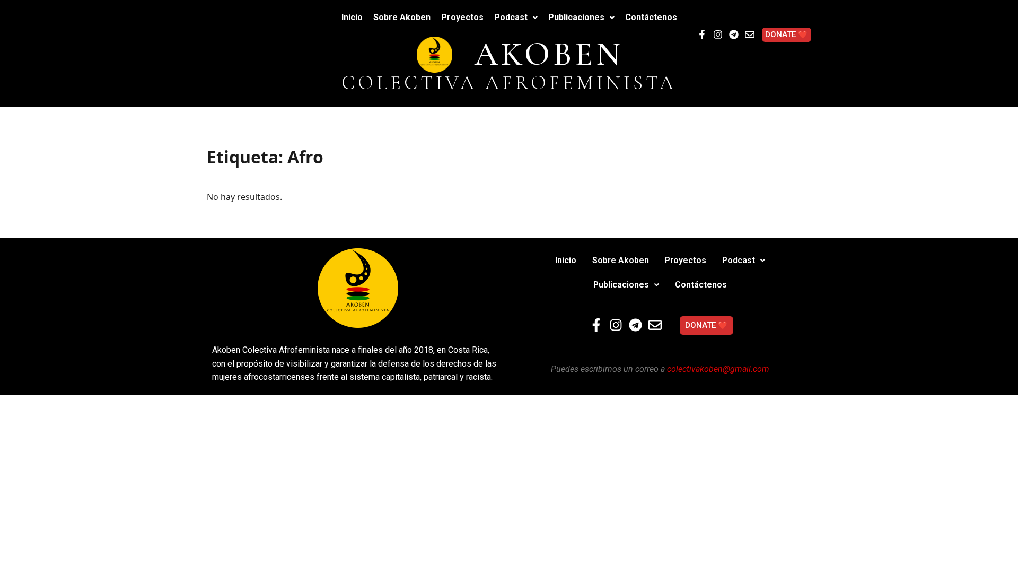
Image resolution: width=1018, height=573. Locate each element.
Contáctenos (651, 17)
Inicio (352, 17)
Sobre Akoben (402, 17)
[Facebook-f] (702, 34)
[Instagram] (718, 34)
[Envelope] (750, 34)
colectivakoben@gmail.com (718, 369)
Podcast (511, 17)
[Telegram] (734, 34)
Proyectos (462, 17)
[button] (516, 17)
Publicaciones (576, 17)
